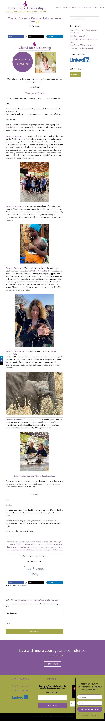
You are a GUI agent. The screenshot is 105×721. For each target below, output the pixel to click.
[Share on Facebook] (1, 360)
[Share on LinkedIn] (1, 357)
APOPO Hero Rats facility (36, 271)
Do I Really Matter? (77, 36)
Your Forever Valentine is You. (81, 45)
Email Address (52, 692)
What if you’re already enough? (82, 48)
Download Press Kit (20, 690)
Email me (26, 556)
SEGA (42, 136)
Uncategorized (22, 586)
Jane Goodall (40, 422)
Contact (75, 74)
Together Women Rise (14, 127)
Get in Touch (53, 664)
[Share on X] (1, 363)
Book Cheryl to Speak (20, 686)
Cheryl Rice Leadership (26, 7)
